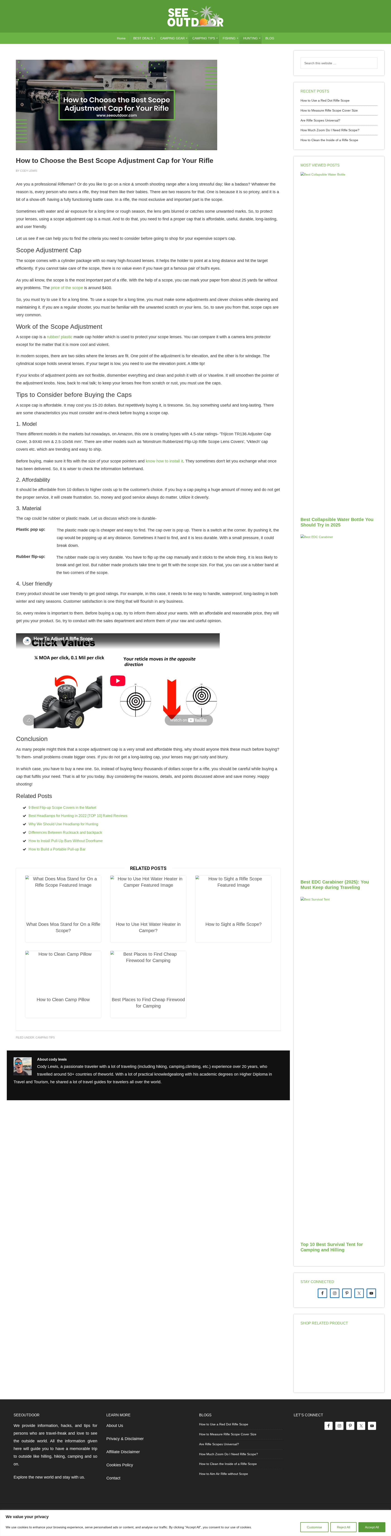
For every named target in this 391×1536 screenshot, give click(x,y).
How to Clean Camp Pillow (63, 999)
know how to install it (164, 461)
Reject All (343, 1527)
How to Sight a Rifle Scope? (233, 924)
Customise (314, 1527)
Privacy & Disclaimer (125, 1438)
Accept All (372, 1527)
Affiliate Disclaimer (123, 1452)
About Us (114, 1425)
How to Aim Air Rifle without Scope (223, 1474)
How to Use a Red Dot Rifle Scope (325, 100)
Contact (113, 1478)
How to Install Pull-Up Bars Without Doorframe (66, 841)
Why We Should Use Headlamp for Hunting (63, 824)
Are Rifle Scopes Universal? (320, 120)
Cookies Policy (119, 1465)
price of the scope (67, 288)
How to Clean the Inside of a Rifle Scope (329, 140)
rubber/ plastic (60, 337)
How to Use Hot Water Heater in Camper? (148, 927)
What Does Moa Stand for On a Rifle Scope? (63, 927)
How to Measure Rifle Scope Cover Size (329, 110)
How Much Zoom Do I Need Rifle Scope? (329, 130)
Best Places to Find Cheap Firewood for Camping (148, 1002)
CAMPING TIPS (45, 1037)
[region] (195, 1523)
